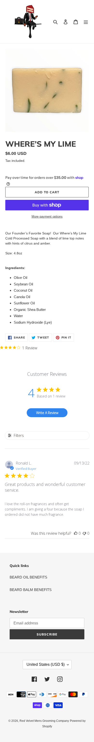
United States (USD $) (46, 664)
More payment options (47, 216)
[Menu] (86, 22)
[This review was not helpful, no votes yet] (84, 533)
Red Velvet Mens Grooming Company (44, 721)
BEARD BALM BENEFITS (31, 590)
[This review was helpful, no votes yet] (75, 533)
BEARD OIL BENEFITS (28, 577)
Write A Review (47, 412)
